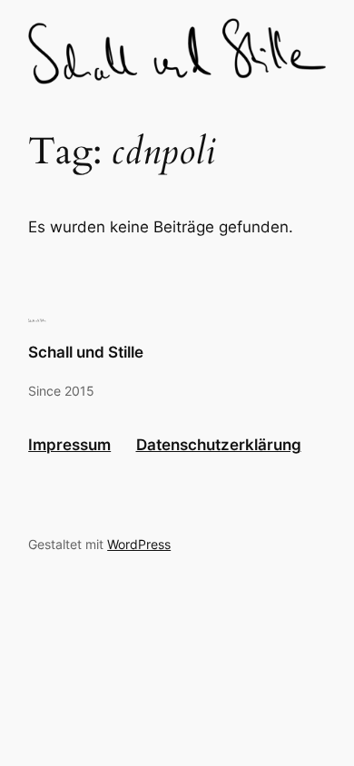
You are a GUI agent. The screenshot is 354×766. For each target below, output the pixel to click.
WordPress (139, 544)
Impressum (69, 445)
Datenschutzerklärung (218, 445)
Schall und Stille (85, 352)
